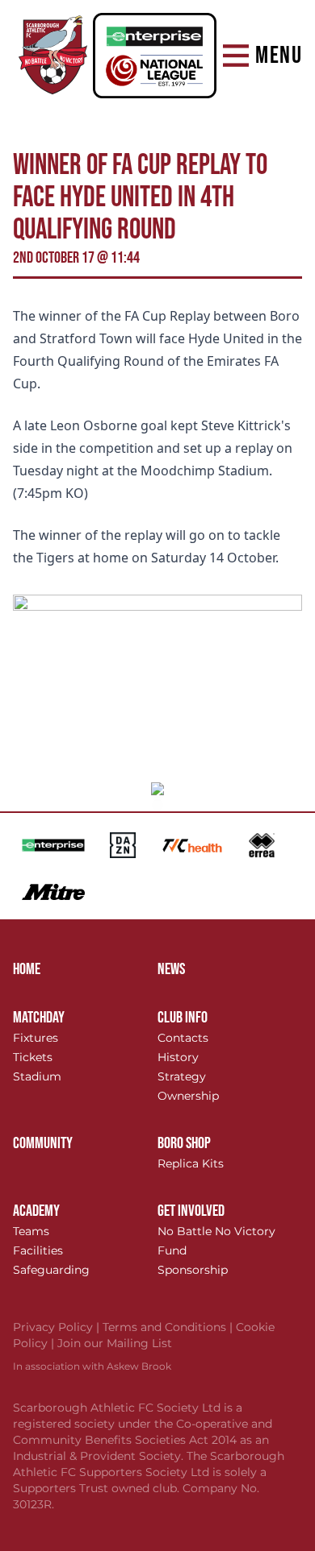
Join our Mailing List (114, 1343)
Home (26, 969)
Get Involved (191, 1211)
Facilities (38, 1250)
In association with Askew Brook (92, 1366)
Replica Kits (191, 1163)
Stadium (37, 1076)
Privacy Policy (58, 1327)
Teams (31, 1231)
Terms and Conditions (169, 1327)
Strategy (182, 1076)
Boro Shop (184, 1143)
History (178, 1057)
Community (43, 1143)
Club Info (183, 1017)
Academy (36, 1211)
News (171, 969)
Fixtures (35, 1038)
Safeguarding (51, 1270)
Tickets (32, 1057)
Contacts (183, 1038)
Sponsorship (193, 1270)
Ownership (188, 1096)
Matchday (39, 1017)
